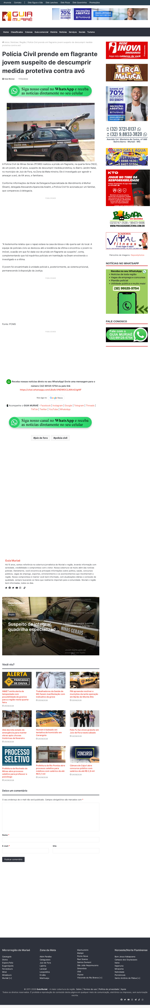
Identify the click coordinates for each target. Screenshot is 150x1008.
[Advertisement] (50, 221)
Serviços (73, 32)
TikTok (34, 409)
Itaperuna (119, 966)
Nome (5, 835)
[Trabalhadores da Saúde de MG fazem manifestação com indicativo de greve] (50, 680)
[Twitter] (14, 588)
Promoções (95, 2)
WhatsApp (65, 409)
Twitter (43, 409)
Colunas (29, 32)
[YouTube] (17, 588)
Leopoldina (45, 972)
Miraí (4, 972)
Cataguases (45, 959)
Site (55, 846)
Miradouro (7, 975)
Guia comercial (41, 32)
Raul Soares (82, 959)
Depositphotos (137, 255)
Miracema (119, 969)
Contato (17, 2)
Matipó (80, 953)
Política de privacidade (109, 989)
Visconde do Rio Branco (88, 977)
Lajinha (43, 966)
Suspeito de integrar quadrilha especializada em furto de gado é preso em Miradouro (33, 626)
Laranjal (43, 969)
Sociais (82, 32)
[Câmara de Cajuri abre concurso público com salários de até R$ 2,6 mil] (84, 754)
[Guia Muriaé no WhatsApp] (51, 90)
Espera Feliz (7, 963)
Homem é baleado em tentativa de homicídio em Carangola (49, 732)
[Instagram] (21, 588)
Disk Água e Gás (35, 2)
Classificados (17, 32)
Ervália (43, 975)
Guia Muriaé (9, 79)
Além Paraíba (45, 956)
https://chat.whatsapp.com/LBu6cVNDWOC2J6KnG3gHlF (50, 389)
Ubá (79, 971)
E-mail (6, 846)
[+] (10, 978)
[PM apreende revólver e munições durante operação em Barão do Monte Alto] (84, 680)
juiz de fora (41, 437)
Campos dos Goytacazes (126, 959)
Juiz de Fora (45, 963)
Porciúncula (120, 975)
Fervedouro (7, 969)
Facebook (46, 405)
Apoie (123, 989)
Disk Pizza (65, 2)
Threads (90, 405)
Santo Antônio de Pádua (126, 978)
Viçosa (80, 974)
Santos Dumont (84, 962)
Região (23, 42)
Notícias (63, 32)
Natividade (119, 972)
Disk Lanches (52, 2)
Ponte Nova (82, 956)
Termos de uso (90, 989)
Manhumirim (82, 950)
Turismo (91, 32)
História (53, 32)
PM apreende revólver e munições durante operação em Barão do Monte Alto (84, 694)
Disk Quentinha (80, 2)
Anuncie (7, 2)
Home (6, 32)
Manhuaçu (44, 978)
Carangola (6, 956)
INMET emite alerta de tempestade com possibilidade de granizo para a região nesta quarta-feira (15, 697)
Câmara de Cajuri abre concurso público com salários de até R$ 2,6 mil (82, 768)
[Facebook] (10, 588)
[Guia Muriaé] (17, 16)
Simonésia (81, 968)
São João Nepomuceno (87, 965)
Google (68, 405)
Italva (117, 963)
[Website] (7, 588)
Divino (5, 959)
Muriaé (5, 978)
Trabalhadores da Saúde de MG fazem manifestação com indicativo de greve (50, 694)
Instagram (58, 405)
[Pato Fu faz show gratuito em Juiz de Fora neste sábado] (84, 718)
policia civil (61, 437)
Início (6, 42)
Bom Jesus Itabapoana (125, 956)
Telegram (79, 405)
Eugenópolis (7, 966)
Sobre (79, 989)
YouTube (53, 409)
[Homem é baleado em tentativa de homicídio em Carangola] (50, 718)
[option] (50, 626)
